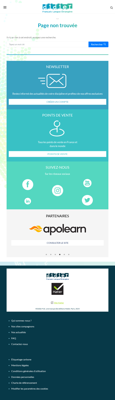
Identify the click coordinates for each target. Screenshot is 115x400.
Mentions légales (20, 365)
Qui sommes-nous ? (21, 320)
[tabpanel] (57, 234)
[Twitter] (87, 200)
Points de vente (57, 154)
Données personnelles (22, 376)
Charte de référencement (24, 382)
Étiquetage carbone (21, 359)
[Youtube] (87, 183)
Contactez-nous (19, 344)
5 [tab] (64, 254)
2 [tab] (50, 254)
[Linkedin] (27, 201)
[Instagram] (57, 190)
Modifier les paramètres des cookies (29, 388)
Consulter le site (57, 242)
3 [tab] (55, 254)
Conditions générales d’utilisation (28, 371)
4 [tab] (59, 254)
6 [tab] (68, 254)
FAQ (13, 338)
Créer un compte (57, 101)
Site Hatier (59, 302)
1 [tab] (46, 254)
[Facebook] (27, 184)
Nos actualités (18, 332)
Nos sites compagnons (22, 326)
